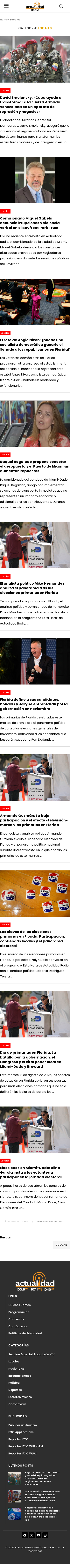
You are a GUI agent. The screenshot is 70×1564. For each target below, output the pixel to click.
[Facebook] (25, 1535)
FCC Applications (21, 1432)
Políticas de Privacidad (25, 1333)
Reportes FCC (18, 1439)
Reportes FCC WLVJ (22, 1453)
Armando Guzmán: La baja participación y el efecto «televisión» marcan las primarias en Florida (34, 820)
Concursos (16, 1319)
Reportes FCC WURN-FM (25, 1446)
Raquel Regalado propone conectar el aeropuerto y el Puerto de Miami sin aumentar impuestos (34, 466)
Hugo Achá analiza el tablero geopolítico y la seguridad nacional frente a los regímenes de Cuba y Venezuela (42, 1478)
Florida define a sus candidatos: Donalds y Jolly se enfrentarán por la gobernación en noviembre (34, 704)
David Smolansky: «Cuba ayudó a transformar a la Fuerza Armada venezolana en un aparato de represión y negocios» (30, 104)
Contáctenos (18, 1326)
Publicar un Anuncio (22, 1425)
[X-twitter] (32, 1535)
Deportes (15, 1390)
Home (4, 19)
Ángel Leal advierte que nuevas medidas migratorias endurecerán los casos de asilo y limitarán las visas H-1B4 (42, 1513)
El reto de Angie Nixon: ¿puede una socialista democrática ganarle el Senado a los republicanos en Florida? (35, 345)
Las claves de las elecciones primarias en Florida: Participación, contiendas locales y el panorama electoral (32, 938)
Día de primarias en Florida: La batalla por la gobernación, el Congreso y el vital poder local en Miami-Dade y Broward (30, 1059)
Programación (18, 1312)
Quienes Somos (19, 1305)
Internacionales (19, 1376)
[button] (61, 6)
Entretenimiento (20, 1397)
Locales (13, 1361)
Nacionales (16, 1369)
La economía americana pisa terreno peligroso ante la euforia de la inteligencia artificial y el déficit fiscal (42, 1496)
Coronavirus (17, 1404)
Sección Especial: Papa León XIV (31, 1354)
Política (14, 1383)
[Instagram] (45, 1535)
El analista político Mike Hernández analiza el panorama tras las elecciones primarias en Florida (32, 588)
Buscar (5, 1237)
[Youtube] (38, 1535)
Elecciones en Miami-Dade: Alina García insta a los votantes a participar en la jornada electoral (31, 1172)
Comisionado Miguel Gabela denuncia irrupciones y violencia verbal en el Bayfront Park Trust (30, 223)
